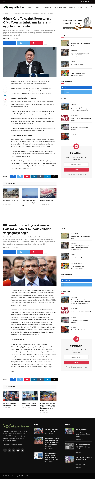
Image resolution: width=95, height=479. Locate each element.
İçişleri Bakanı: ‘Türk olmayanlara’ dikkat (80, 44)
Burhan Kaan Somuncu (77, 71)
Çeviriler (80, 7)
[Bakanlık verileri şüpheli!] (65, 136)
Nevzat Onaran (74, 41)
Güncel (30, 7)
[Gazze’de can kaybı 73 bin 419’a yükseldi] (11, 193)
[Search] (91, 2)
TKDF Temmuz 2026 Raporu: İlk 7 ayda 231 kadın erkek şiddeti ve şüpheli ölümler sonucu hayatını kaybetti (84, 432)
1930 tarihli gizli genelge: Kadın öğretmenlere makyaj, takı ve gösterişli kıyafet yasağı (83, 446)
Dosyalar (72, 7)
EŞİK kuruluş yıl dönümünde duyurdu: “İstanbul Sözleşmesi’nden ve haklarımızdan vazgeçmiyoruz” (84, 460)
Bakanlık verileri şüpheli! (78, 137)
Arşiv (86, 7)
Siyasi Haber (6, 38)
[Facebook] (5, 86)
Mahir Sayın (74, 50)
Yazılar (38, 7)
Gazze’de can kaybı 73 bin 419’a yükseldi (10, 201)
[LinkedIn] (5, 95)
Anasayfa (5, 13)
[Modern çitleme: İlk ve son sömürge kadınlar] (65, 118)
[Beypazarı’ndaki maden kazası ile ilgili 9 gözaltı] (11, 396)
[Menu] (4, 1)
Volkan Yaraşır (74, 115)
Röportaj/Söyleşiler (60, 7)
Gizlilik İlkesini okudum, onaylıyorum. (77, 174)
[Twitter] (5, 90)
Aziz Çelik (73, 125)
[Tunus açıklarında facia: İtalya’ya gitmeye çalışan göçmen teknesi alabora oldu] (30, 193)
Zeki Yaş (73, 61)
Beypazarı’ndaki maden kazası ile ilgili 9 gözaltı (10, 404)
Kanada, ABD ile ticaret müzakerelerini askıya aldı (47, 201)
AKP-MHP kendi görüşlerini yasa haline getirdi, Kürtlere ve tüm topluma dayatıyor (80, 54)
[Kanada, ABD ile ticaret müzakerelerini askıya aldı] (48, 193)
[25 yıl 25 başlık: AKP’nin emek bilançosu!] (65, 127)
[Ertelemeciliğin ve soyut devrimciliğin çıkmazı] (65, 73)
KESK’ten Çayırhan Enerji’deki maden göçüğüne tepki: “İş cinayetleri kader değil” (51, 456)
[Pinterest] (5, 99)
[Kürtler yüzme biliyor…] (65, 64)
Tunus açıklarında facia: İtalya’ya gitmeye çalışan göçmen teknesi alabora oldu (29, 202)
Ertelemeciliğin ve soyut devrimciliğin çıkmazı (78, 74)
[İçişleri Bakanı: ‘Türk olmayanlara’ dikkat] (65, 43)
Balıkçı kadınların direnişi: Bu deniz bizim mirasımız (29, 404)
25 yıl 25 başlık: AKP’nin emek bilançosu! (79, 128)
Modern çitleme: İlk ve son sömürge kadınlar (81, 119)
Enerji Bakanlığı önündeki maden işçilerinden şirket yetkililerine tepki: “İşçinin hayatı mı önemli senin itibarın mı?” (47, 406)
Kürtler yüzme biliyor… (77, 64)
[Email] (5, 104)
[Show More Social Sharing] (45, 43)
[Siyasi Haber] (13, 7)
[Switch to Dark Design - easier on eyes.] (91, 7)
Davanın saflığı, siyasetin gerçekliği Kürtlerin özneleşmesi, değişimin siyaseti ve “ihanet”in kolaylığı (81, 108)
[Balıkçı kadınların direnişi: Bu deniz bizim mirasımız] (30, 396)
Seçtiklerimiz (47, 7)
